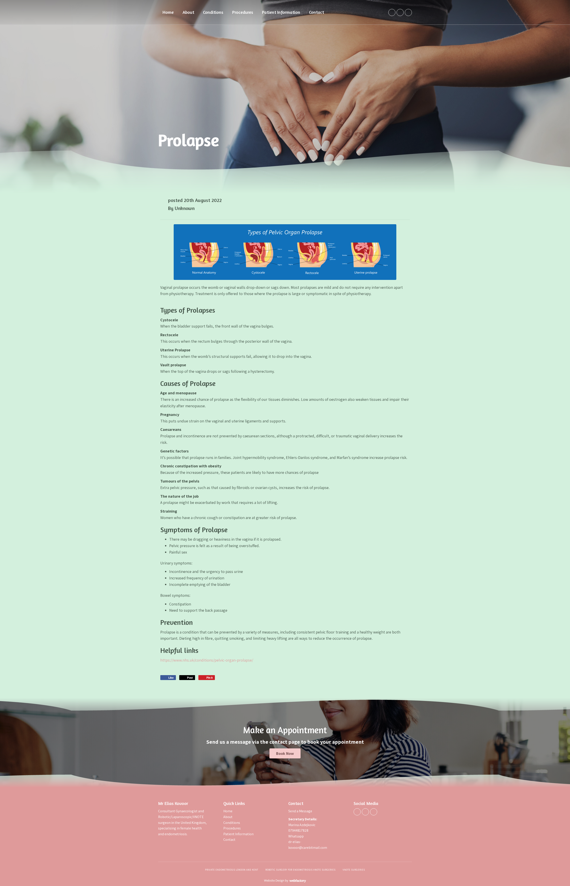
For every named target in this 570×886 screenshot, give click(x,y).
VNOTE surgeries (354, 869)
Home (168, 12)
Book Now (285, 753)
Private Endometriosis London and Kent (231, 869)
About (188, 12)
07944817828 (298, 830)
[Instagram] (408, 12)
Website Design (274, 880)
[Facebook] (391, 12)
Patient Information (281, 12)
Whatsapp (296, 836)
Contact (316, 12)
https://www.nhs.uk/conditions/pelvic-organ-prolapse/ (206, 660)
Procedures (242, 12)
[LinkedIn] (400, 12)
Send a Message (300, 811)
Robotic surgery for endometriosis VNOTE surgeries (300, 869)
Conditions (213, 12)
